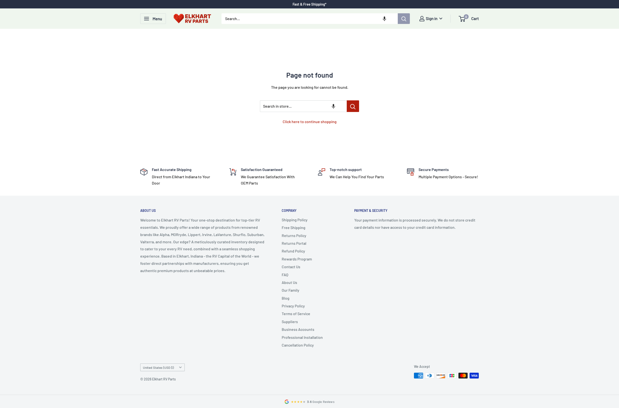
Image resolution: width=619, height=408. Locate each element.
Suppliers (290, 321)
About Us (289, 282)
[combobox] (309, 18)
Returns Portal (294, 243)
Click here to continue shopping (310, 121)
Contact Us (291, 266)
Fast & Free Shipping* (309, 4)
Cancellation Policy (298, 345)
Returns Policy (294, 235)
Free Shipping (293, 227)
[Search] (404, 18)
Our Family (290, 290)
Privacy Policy (293, 306)
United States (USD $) (158, 367)
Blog (285, 298)
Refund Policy (293, 251)
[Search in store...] (353, 106)
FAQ (285, 274)
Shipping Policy (295, 219)
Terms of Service (296, 313)
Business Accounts (298, 329)
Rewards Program (297, 259)
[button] (384, 18)
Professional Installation (302, 337)
